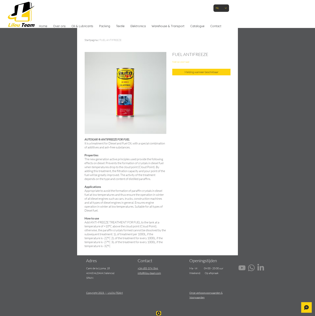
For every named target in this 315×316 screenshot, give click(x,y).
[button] (120, 24)
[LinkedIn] (261, 268)
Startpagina (91, 40)
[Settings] (158, 313)
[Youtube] (242, 268)
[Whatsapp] (251, 268)
